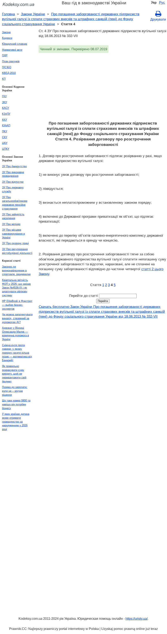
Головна (8, 14)
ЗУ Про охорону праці (15, 243)
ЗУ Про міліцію (11, 224)
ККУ (4, 119)
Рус (162, 2)
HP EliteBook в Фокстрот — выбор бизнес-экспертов (17, 305)
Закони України (33, 14)
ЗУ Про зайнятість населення (13, 216)
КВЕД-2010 (9, 72)
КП (3, 78)
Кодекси (7, 37)
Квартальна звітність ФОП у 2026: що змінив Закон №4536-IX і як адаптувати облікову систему (16, 288)
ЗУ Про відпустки (12, 181)
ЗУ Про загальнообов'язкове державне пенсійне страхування (14, 203)
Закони (6, 32)
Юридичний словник (14, 43)
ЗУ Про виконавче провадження (13, 174)
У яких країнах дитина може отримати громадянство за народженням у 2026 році (15, 421)
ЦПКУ (5, 148)
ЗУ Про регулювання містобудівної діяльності (17, 251)
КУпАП (6, 125)
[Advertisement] (103, 88)
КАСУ (5, 107)
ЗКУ (4, 102)
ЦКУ (4, 142)
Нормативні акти (12, 49)
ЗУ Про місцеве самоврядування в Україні (13, 233)
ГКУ (4, 96)
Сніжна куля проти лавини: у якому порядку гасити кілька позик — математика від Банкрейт (17, 353)
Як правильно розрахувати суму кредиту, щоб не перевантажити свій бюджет (14, 374)
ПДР (5, 55)
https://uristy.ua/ (136, 618)
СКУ (4, 137)
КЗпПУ (6, 113)
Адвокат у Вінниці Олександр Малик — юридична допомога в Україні (15, 333)
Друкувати (158, 19)
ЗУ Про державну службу (13, 189)
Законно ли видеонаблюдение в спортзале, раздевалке (16, 270)
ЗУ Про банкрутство (14, 166)
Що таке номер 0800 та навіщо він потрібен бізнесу (16, 404)
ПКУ (4, 131)
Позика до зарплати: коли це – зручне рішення (14, 391)
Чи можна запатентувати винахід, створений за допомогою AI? (17, 318)
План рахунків (11, 61)
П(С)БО (6, 67)
